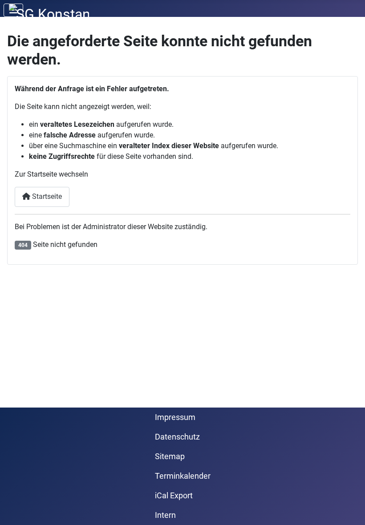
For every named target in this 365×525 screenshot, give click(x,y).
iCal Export (174, 495)
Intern (165, 515)
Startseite (46, 196)
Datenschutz (177, 436)
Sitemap (170, 456)
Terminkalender (183, 476)
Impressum (175, 417)
